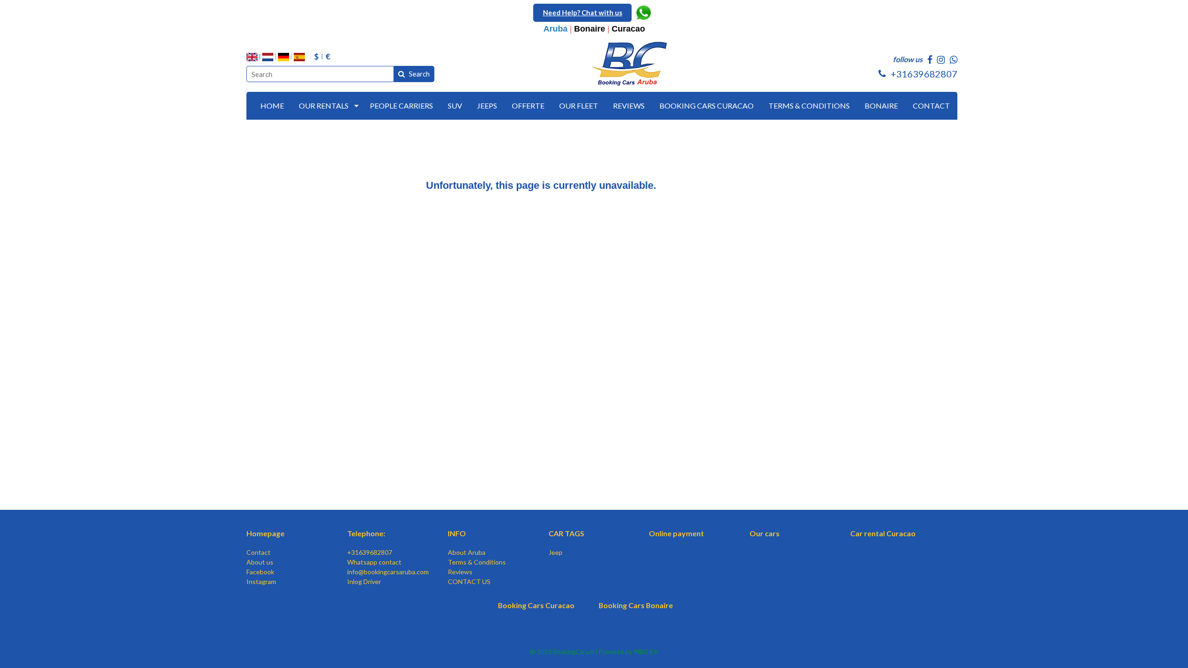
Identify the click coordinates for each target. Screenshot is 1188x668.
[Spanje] (299, 57)
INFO (457, 533)
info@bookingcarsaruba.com (388, 572)
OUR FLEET (578, 105)
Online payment (676, 533)
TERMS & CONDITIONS (809, 105)
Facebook (260, 572)
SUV (455, 105)
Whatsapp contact (374, 562)
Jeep (555, 552)
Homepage (265, 533)
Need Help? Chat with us (582, 12)
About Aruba (466, 552)
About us (259, 562)
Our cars (764, 533)
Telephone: (366, 533)
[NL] (267, 57)
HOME (272, 105)
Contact (258, 552)
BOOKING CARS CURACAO (706, 105)
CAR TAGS (566, 533)
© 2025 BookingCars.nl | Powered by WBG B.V (594, 651)
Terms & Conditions (477, 562)
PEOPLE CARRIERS (401, 105)
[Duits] (283, 57)
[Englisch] (252, 57)
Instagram (261, 581)
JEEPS (487, 105)
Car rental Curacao (883, 533)
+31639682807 (369, 552)
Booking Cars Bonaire (636, 605)
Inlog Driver (364, 581)
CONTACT (931, 105)
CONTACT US (469, 581)
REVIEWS (629, 105)
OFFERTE (528, 105)
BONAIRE (881, 105)
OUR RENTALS (324, 105)
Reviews (460, 572)
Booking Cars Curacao (536, 605)
